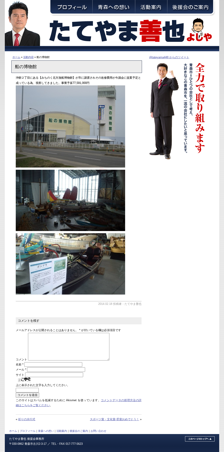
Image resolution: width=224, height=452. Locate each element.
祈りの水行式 (26, 419)
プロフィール (27, 430)
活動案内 (61, 430)
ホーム (16, 57)
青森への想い (46, 430)
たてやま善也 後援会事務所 (26, 438)
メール (21, 369)
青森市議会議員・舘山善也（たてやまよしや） (134, 31)
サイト (20, 374)
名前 (19, 364)
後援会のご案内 (79, 430)
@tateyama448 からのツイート (169, 57)
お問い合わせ (98, 430)
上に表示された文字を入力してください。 (43, 385)
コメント (21, 359)
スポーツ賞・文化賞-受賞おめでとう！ (114, 419)
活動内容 (28, 57)
